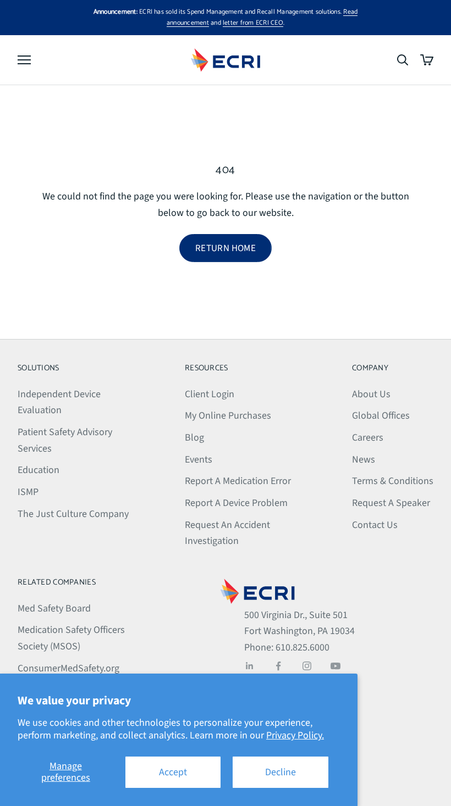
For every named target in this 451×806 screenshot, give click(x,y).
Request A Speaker (391, 503)
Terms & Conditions (392, 481)
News (363, 459)
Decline (280, 772)
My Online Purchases (228, 416)
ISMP (28, 492)
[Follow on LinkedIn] (249, 665)
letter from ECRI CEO (253, 23)
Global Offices (381, 416)
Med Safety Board (54, 608)
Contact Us (375, 525)
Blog (194, 437)
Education (38, 470)
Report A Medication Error (238, 481)
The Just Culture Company (73, 514)
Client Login (209, 394)
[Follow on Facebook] (278, 665)
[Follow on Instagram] (306, 665)
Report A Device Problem (236, 503)
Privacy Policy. (295, 735)
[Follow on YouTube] (335, 665)
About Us (371, 394)
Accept (173, 772)
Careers (367, 437)
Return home (225, 248)
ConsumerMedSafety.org (68, 668)
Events (198, 459)
